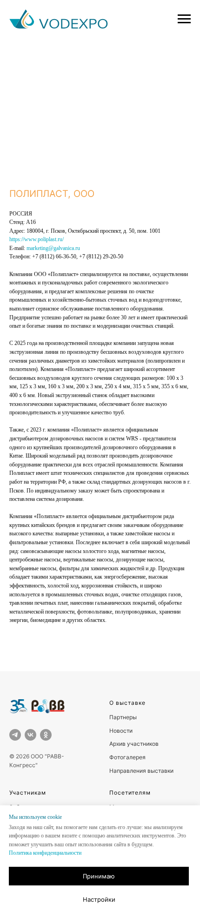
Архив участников (134, 743)
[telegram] (15, 735)
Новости (121, 730)
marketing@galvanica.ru (53, 248)
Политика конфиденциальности (45, 853)
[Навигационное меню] (184, 19)
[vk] (30, 735)
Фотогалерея (127, 757)
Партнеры (123, 717)
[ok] (46, 735)
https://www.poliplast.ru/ (36, 239)
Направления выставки (141, 770)
